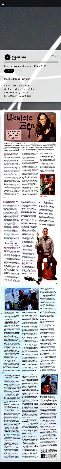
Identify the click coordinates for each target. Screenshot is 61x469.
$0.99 (9, 71)
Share (23, 71)
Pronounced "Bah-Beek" (34, 66)
